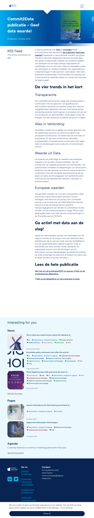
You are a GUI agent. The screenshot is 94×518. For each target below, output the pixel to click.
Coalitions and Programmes (27, 491)
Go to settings (67, 508)
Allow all (47, 513)
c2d (9, 58)
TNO (58, 50)
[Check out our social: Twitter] (16, 479)
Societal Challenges (26, 472)
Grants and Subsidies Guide (28, 498)
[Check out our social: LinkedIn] (9, 479)
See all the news (14, 394)
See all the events (15, 453)
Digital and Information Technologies (27, 482)
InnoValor (67, 50)
